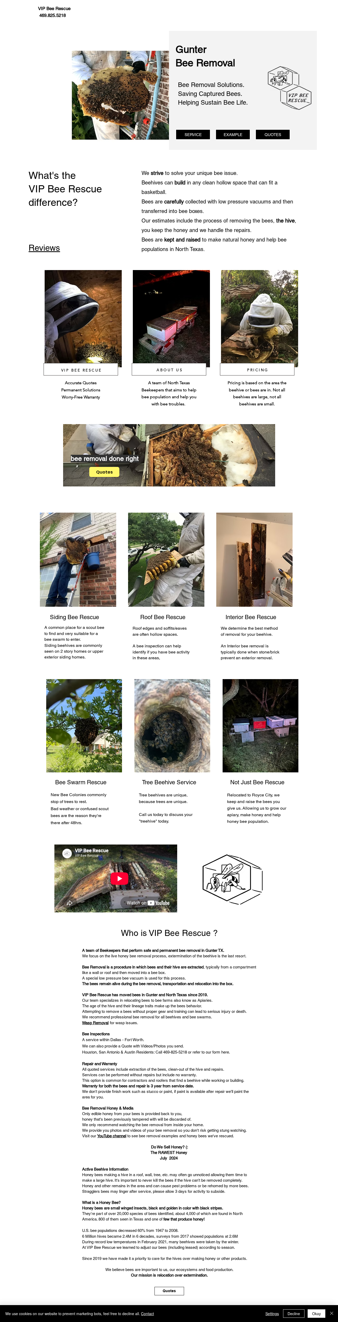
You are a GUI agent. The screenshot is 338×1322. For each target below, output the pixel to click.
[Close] (331, 1313)
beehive (263, 634)
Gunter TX (214, 950)
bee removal (252, 645)
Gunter (152, 994)
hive (176, 967)
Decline (294, 1313)
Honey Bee (109, 1202)
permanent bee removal (179, 950)
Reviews (44, 248)
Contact (147, 1313)
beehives (66, 645)
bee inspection (150, 645)
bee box (158, 972)
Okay (316, 1313)
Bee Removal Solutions (210, 84)
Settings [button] (272, 1313)
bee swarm (54, 639)
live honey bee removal (131, 956)
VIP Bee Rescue (180, 933)
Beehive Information (111, 1169)
